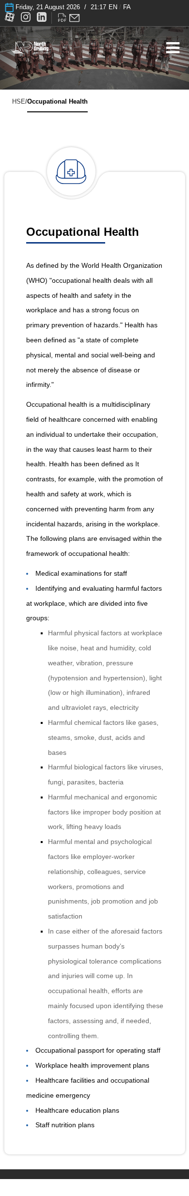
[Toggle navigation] (173, 48)
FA (127, 7)
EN (113, 7)
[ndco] (29, 46)
